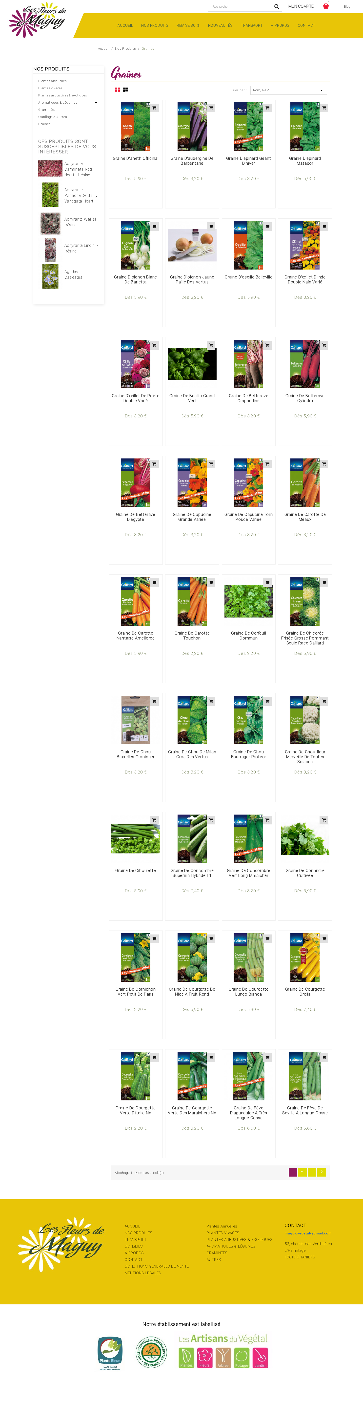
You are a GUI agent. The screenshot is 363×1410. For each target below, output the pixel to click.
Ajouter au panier (154, 108)
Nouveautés (220, 25)
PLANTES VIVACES (223, 1233)
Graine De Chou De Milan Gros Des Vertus (192, 754)
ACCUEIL (133, 1226)
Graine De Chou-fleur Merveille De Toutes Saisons (305, 757)
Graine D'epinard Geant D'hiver (248, 161)
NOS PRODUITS (138, 1233)
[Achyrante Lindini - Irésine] (50, 250)
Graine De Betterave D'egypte (135, 517)
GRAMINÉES (217, 1253)
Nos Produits (154, 25)
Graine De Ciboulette (135, 870)
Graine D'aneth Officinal (136, 158)
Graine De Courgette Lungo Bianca (249, 992)
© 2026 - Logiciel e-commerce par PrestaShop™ (181, 1393)
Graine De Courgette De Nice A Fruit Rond (192, 992)
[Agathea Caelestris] (50, 276)
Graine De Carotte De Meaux (305, 517)
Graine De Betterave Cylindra (305, 398)
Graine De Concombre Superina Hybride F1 (192, 873)
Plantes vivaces (50, 88)
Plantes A (215, 1226)
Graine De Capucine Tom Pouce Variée (248, 517)
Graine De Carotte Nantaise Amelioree (136, 635)
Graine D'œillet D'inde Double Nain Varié (305, 279)
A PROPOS (134, 1253)
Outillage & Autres (52, 117)
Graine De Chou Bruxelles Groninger (136, 754)
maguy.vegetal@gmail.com (308, 1233)
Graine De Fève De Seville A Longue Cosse (305, 1110)
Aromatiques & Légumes (58, 102)
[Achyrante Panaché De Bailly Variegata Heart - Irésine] (50, 194)
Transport (251, 25)
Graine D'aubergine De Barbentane (192, 161)
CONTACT (134, 1259)
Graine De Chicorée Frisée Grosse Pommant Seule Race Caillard (305, 638)
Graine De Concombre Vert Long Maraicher (248, 873)
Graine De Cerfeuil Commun (248, 635)
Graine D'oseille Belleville (249, 277)
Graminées (47, 110)
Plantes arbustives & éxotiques (62, 95)
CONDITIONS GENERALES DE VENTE (157, 1266)
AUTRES (214, 1259)
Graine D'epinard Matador (305, 161)
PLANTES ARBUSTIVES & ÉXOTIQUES (239, 1239)
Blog (347, 6)
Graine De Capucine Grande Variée (192, 517)
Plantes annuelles (52, 81)
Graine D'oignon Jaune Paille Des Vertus (192, 279)
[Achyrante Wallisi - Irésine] (50, 224)
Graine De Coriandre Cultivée (305, 873)
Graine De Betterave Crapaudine (248, 398)
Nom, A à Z (288, 90)
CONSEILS (133, 1246)
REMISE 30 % (188, 25)
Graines (44, 124)
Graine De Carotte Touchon (192, 635)
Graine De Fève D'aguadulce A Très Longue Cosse (248, 1113)
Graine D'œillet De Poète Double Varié (135, 398)
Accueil (125, 25)
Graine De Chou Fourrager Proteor (248, 754)
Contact (307, 25)
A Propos (280, 25)
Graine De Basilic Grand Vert (192, 398)
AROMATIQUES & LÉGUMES (231, 1246)
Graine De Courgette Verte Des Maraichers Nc (192, 1110)
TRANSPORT (136, 1239)
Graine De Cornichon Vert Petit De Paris (136, 992)
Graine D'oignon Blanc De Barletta (135, 279)
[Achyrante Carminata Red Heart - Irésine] (50, 168)
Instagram (40, 1392)
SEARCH (277, 7)
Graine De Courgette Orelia (305, 992)
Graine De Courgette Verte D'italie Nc (136, 1110)
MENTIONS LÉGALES (143, 1273)
